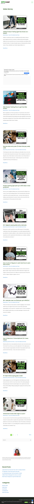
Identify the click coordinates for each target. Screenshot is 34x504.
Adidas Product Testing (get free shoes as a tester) (15, 32)
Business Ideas (5, 485)
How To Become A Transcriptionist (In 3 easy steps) (15, 339)
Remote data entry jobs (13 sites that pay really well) (16, 147)
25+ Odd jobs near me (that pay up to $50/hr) (16, 300)
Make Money (5, 110)
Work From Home (11, 149)
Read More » (5, 48)
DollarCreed (3, 3)
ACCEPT (26, 502)
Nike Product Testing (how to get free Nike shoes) (15, 107)
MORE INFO (30, 502)
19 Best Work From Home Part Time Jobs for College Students (13, 469)
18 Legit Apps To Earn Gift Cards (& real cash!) (10, 471)
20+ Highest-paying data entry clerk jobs (15, 225)
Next (30, 434)
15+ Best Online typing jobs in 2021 (13, 376)
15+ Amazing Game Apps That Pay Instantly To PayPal (12, 473)
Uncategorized (5, 490)
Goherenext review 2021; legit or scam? (14, 413)
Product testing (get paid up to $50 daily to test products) (16, 186)
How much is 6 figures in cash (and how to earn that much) (16, 263)
